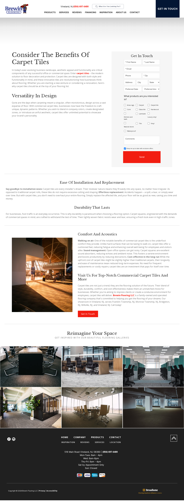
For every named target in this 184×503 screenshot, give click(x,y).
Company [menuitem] (80, 437)
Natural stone (129, 127)
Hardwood (155, 109)
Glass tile (142, 109)
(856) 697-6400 (80, 6)
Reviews (77, 12)
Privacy (42, 491)
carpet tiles (83, 73)
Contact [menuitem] (115, 437)
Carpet (141, 105)
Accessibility (51, 491)
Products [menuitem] (97, 437)
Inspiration (106, 12)
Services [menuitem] (99, 442)
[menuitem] (9, 439)
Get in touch (168, 9)
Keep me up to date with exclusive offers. (140, 148)
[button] (50, 12)
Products (50, 12)
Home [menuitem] (64, 437)
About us (121, 12)
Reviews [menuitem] (84, 442)
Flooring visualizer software (147, 493)
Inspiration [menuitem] (68, 442)
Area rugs (130, 105)
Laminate (142, 114)
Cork (129, 109)
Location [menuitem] (115, 442)
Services (64, 12)
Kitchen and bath (128, 118)
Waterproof (131, 131)
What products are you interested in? (141, 98)
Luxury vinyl (152, 117)
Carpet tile (154, 105)
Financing (90, 12)
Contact (135, 12)
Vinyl (152, 123)
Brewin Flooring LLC (123, 295)
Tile (140, 123)
